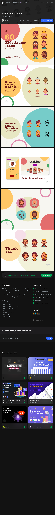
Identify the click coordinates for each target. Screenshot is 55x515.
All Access (16, 2)
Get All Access (46, 275)
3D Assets (10, 402)
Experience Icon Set (34, 400)
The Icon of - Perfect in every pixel (37, 376)
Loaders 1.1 (5, 376)
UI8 (6, 378)
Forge (25, 2)
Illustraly (33, 427)
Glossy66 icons (6, 425)
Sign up (42, 2)
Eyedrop (7, 427)
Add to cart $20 (47, 20)
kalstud (6, 20)
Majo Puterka (34, 378)
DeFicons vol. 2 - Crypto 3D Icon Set (11, 400)
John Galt (34, 402)
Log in (47, 2)
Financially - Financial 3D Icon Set (37, 425)
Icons (9, 378)
